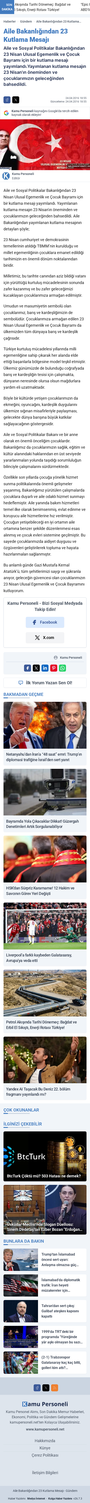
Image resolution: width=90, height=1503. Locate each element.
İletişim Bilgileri (45, 1472)
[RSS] (54, 1387)
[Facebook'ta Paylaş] (6, 99)
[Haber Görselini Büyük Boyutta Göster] (45, 144)
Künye (45, 1448)
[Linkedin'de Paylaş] (45, 668)
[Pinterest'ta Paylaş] (53, 668)
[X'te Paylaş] (15, 99)
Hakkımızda (45, 1440)
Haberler (9, 21)
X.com (48, 637)
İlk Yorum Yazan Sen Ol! (49, 682)
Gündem (26, 21)
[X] (45, 1387)
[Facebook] (37, 1387)
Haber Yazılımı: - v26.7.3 (45, 1498)
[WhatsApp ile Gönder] (62, 668)
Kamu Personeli (23, 176)
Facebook (48, 622)
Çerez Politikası (45, 1455)
